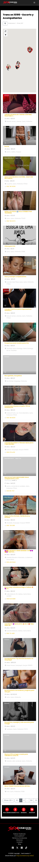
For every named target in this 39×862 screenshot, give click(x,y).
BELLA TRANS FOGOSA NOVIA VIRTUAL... (18, 786)
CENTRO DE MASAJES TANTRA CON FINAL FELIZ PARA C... (18, 115)
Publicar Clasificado (19, 834)
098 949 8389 (10, 599)
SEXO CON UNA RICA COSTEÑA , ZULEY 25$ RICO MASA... (19, 177)
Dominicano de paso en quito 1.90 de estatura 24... (17, 407)
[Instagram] (21, 847)
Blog (19, 844)
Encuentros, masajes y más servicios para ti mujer (19, 723)
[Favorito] (5, 111)
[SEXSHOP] (32, 809)
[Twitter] (17, 847)
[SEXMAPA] (24, 809)
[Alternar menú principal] (34, 2)
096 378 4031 (10, 452)
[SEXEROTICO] (15, 809)
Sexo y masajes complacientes (15, 276)
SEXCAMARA (7, 813)
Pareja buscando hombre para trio (17, 343)
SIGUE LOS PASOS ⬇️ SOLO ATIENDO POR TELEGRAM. (18, 212)
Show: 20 (7, 800)
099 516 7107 (10, 491)
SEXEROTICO (15, 813)
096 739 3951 (10, 525)
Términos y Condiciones (19, 838)
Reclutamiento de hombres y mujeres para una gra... (19, 691)
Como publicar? (19, 836)
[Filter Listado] (5, 23)
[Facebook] (12, 847)
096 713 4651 (10, 633)
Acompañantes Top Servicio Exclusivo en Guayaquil (19, 659)
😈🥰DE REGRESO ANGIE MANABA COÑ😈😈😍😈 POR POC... (19, 551)
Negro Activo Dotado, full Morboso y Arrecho (17, 516)
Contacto (19, 842)
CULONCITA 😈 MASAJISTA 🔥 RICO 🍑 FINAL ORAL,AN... (19, 624)
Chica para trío (10, 246)
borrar (7, 146)
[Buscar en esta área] (5, 31)
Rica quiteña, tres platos (13, 375)
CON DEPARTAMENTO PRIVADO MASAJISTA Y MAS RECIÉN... (19, 443)
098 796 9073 (10, 221)
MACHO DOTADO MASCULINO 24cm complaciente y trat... (17, 478)
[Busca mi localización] (5, 34)
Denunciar (19, 840)
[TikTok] (26, 847)
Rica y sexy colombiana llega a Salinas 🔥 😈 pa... (19, 588)
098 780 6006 (10, 186)
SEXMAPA (24, 813)
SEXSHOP (32, 813)
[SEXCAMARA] (7, 809)
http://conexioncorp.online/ (25, 856)
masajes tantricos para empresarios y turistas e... (18, 310)
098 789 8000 (10, 418)
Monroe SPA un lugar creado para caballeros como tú (16, 755)
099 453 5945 (11, 562)
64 (31, 800)
